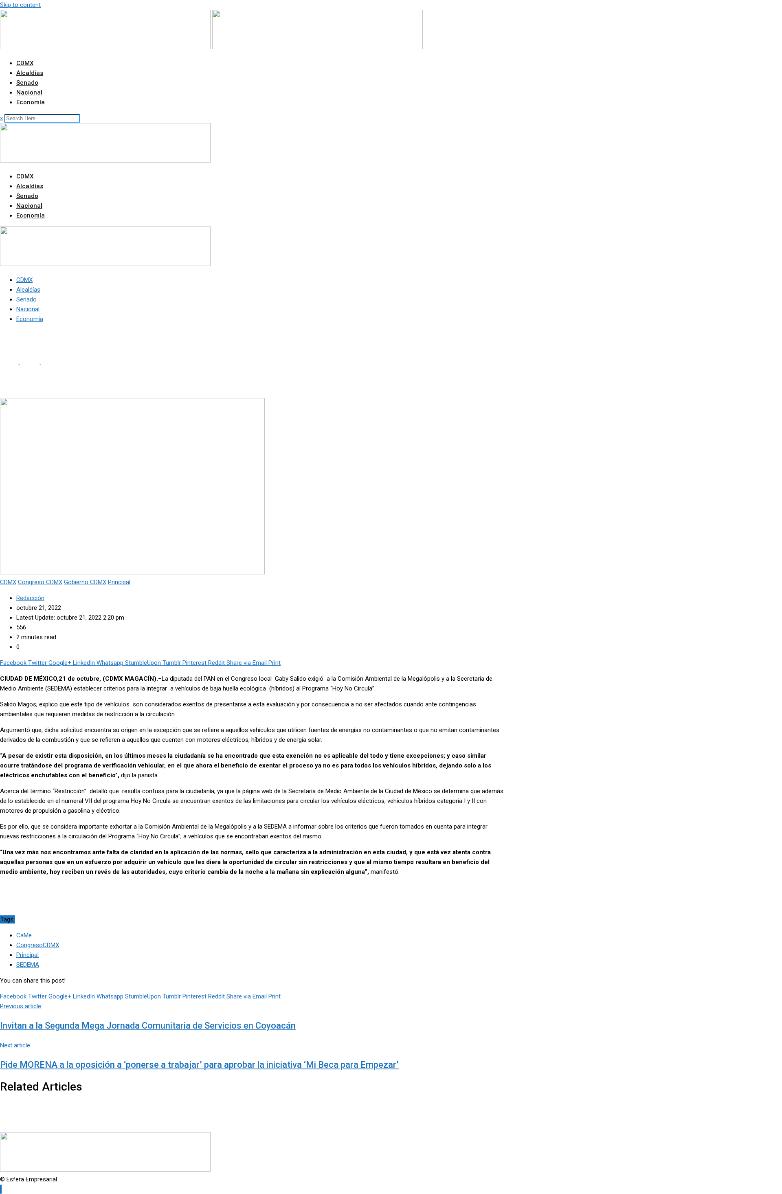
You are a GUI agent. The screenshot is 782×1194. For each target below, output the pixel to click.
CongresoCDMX (37, 945)
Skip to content (20, 5)
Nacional (29, 92)
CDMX (24, 63)
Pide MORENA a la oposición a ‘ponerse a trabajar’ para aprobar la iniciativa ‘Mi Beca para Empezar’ (199, 1065)
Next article (15, 1045)
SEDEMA (27, 964)
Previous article (20, 1006)
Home (8, 364)
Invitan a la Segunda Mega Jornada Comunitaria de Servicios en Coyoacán (148, 1025)
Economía (30, 102)
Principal (27, 955)
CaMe (24, 935)
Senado (27, 82)
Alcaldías (29, 73)
